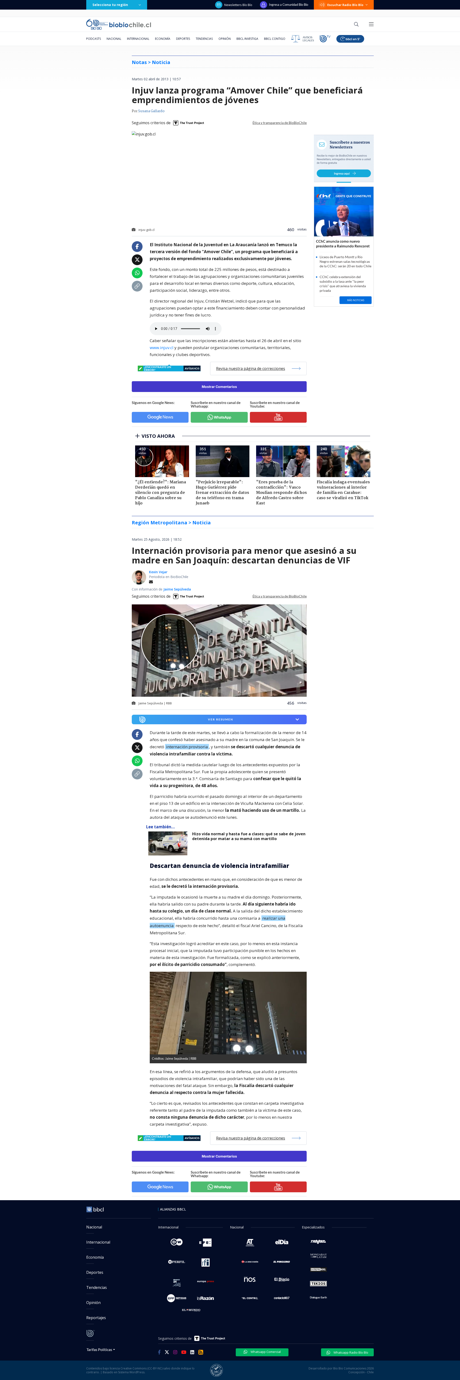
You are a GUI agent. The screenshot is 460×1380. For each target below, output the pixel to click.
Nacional (114, 39)
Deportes (183, 39)
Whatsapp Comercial (265, 1352)
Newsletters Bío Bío (238, 5)
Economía (162, 39)
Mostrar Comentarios (219, 387)
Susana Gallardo (151, 111)
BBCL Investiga (247, 39)
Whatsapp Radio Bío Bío (350, 1352)
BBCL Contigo (274, 39)
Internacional (138, 39)
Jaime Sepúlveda (177, 589)
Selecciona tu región (110, 4)
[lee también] (169, 843)
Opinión (224, 39)
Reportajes (96, 1317)
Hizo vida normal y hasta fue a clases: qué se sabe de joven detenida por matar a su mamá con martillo (248, 836)
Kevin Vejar (158, 572)
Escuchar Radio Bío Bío (345, 5)
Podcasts (93, 39)
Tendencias (204, 39)
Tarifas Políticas (99, 1349)
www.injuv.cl (161, 347)
